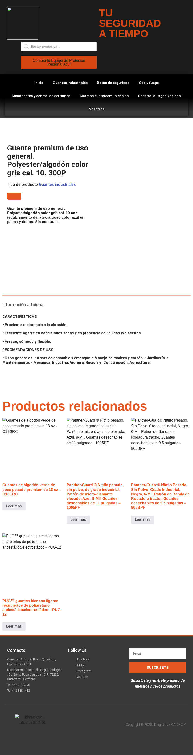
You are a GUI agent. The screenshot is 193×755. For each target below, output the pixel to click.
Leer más (14, 506)
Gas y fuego (149, 83)
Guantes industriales (70, 83)
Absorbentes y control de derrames (41, 96)
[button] (14, 196)
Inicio (38, 83)
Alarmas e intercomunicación (104, 96)
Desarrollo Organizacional (160, 96)
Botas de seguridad (113, 83)
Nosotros (96, 109)
